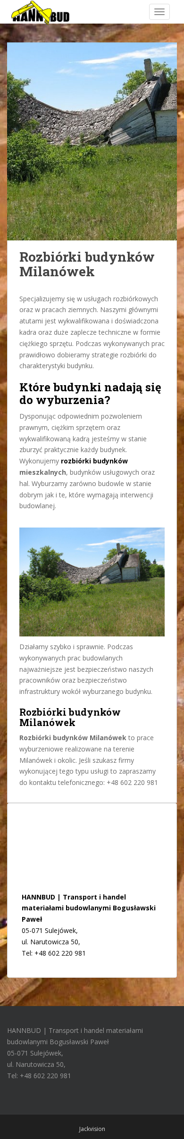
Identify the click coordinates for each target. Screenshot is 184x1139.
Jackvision (92, 1129)
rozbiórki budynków (94, 460)
